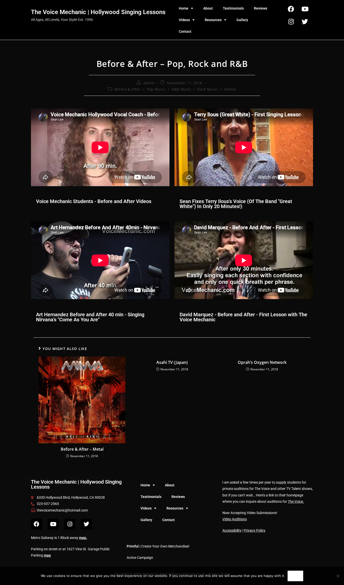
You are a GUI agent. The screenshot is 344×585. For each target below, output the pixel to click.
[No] (337, 575)
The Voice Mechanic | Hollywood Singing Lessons (98, 12)
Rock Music (207, 89)
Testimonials (233, 8)
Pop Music (156, 89)
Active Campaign (140, 558)
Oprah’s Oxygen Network (262, 362)
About (208, 8)
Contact (185, 31)
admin (149, 83)
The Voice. (296, 501)
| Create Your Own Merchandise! (158, 546)
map (82, 538)
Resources (213, 20)
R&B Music (181, 89)
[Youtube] (305, 9)
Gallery (242, 20)
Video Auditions (234, 519)
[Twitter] (305, 21)
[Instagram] (291, 21)
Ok (295, 576)
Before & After (128, 89)
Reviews (260, 8)
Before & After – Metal (82, 449)
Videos (184, 20)
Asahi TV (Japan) (172, 362)
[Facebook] (291, 9)
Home (183, 8)
